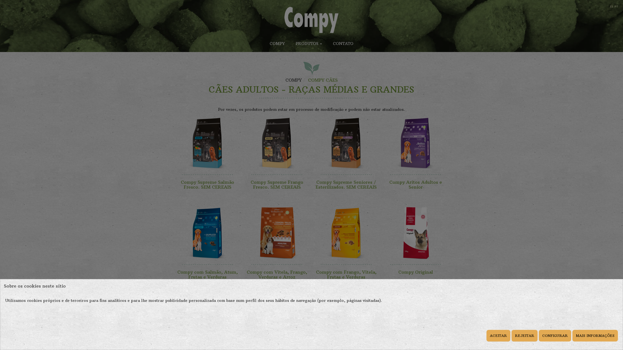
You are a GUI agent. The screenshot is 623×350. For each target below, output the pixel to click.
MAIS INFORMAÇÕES (595, 335)
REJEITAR (524, 335)
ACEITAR (498, 335)
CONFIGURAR (555, 335)
